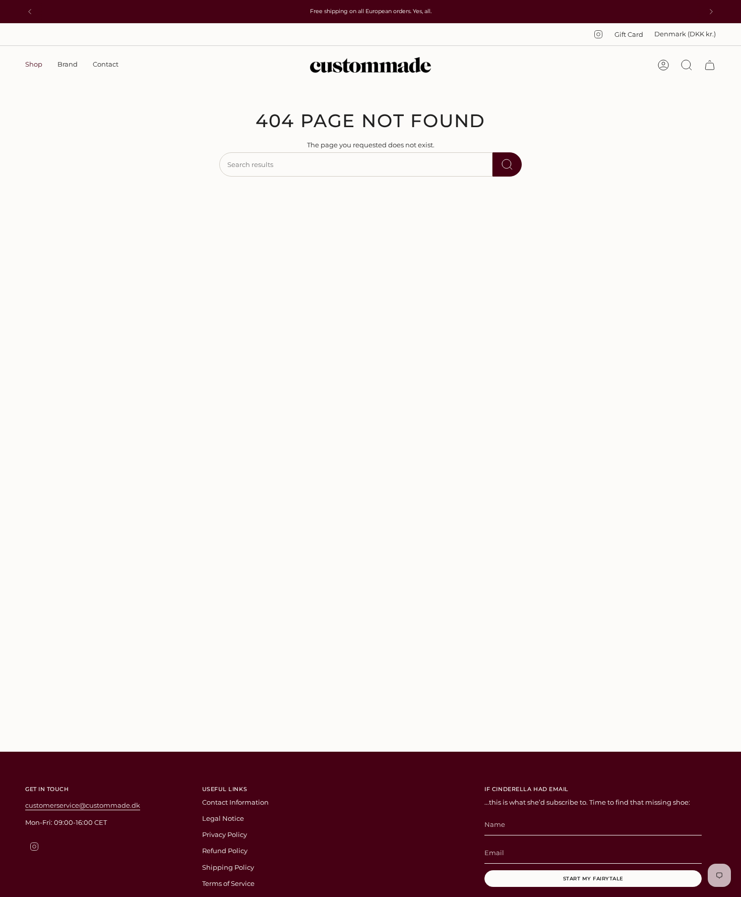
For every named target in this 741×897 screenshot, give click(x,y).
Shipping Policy (228, 867)
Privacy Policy (224, 834)
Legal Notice (223, 818)
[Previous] (29, 11)
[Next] (711, 11)
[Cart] (709, 65)
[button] (34, 65)
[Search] (507, 164)
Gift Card (628, 34)
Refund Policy (225, 851)
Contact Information (235, 802)
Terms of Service (228, 883)
